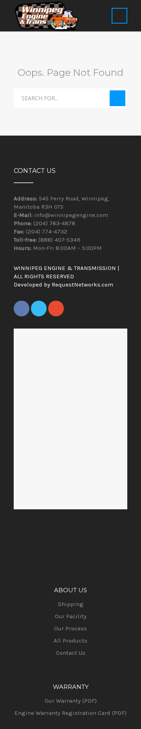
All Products (70, 640)
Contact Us (70, 652)
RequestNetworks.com (82, 284)
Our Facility (71, 616)
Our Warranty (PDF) (71, 700)
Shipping (70, 604)
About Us (70, 590)
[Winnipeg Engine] (47, 15)
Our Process (70, 628)
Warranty (71, 686)
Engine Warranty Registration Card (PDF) (70, 712)
